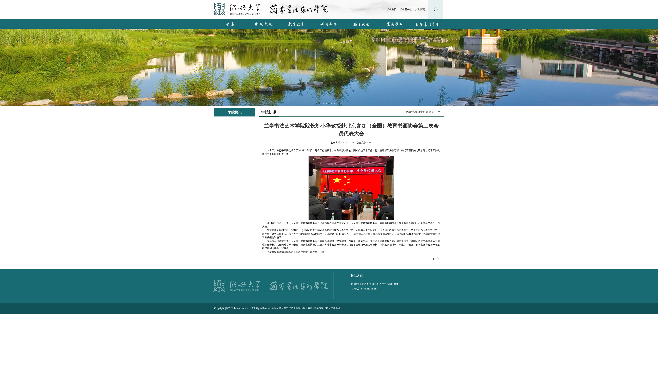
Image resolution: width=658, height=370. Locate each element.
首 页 (428, 112)
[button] (323, 103)
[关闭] (436, 258)
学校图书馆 (406, 9)
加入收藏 (420, 9)
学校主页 (391, 9)
